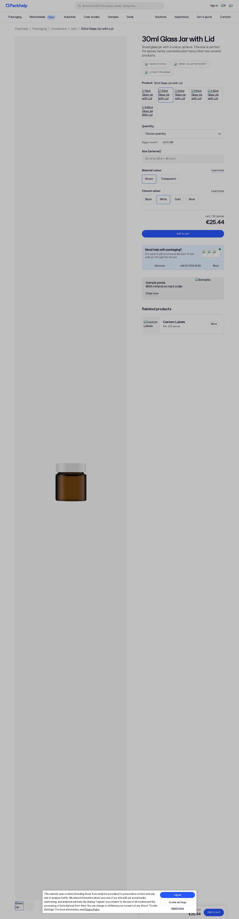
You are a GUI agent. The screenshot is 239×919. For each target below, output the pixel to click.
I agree (177, 895)
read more (177, 908)
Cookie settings (177, 902)
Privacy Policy (91, 909)
